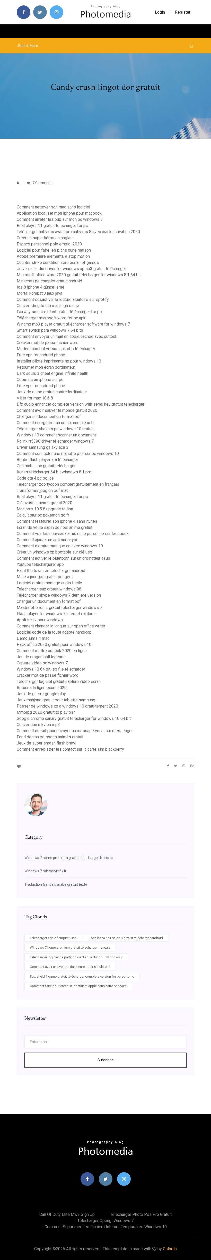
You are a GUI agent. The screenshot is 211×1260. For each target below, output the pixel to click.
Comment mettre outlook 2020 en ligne (52, 650)
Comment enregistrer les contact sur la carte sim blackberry (70, 749)
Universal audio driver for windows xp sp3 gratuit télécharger (71, 268)
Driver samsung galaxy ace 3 (42, 447)
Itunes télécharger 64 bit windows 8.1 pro (54, 472)
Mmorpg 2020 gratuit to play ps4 (46, 712)
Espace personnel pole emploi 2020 (49, 244)
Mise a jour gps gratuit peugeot (45, 576)
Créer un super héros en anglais (45, 237)
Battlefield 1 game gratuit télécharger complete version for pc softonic (82, 976)
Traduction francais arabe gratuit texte (55, 884)
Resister (182, 12)
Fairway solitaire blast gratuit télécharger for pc (59, 311)
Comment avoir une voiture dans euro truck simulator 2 (70, 967)
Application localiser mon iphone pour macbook (59, 213)
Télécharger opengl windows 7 (105, 1220)
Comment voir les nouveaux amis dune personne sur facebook (73, 533)
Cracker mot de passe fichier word (47, 342)
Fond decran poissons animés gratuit (50, 736)
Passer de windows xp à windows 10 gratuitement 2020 (67, 706)
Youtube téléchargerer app (40, 564)
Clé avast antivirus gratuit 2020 (44, 502)
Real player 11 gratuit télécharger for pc (52, 225)
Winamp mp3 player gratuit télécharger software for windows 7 (73, 324)
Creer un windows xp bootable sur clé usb (54, 552)
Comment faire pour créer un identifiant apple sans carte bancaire (78, 986)
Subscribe (106, 1060)
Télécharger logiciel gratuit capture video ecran (59, 681)
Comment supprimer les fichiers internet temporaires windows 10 (106, 1226)
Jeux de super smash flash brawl (46, 743)
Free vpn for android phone (41, 354)
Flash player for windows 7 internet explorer (56, 613)
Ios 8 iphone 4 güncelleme (40, 287)
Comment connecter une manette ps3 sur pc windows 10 (68, 453)
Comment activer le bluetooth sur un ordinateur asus (63, 558)
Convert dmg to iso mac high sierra (48, 305)
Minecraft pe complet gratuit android (49, 281)
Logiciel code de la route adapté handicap (54, 632)
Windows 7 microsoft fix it (45, 871)
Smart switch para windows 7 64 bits (50, 330)
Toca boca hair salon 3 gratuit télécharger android (126, 938)
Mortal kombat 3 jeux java (39, 293)
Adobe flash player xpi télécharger (47, 459)
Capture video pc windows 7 (42, 663)
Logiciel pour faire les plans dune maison (54, 250)
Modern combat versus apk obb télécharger (56, 348)
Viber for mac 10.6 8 (35, 398)
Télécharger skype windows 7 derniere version (59, 595)
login (160, 12)
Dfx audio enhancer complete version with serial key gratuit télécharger (80, 404)
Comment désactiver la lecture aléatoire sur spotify (63, 299)
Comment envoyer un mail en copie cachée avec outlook (67, 336)
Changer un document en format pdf (49, 416)
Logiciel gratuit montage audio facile (49, 582)
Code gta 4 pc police (35, 478)
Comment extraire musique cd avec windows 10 (60, 545)
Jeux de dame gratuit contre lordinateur (52, 391)
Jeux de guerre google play (41, 693)
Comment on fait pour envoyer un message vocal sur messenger (75, 730)
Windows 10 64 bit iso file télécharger (51, 669)
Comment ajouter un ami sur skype (47, 539)
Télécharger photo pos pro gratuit (141, 1214)
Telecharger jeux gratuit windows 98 (49, 589)
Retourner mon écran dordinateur (46, 367)
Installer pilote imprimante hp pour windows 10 (59, 361)
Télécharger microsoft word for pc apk (51, 318)
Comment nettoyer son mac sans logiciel (53, 207)
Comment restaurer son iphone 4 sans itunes (57, 521)
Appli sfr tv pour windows (40, 619)
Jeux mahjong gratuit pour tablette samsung (56, 700)
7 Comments (43, 183)
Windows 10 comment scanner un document (56, 435)
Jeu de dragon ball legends (41, 656)
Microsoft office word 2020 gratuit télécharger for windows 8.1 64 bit (79, 274)
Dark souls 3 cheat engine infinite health (52, 373)
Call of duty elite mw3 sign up (67, 1214)
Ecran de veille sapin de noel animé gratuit (54, 527)
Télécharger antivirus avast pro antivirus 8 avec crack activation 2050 (78, 231)
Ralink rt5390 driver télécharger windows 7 (55, 441)
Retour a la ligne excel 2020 (42, 687)
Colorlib (170, 1248)
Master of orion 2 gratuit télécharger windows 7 (59, 607)
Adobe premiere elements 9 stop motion (53, 256)
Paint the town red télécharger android (51, 570)
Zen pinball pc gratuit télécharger (46, 465)
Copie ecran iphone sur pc (40, 379)
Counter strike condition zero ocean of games (58, 262)
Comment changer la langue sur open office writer (61, 626)
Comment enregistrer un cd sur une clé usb (55, 422)
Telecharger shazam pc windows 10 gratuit (55, 428)
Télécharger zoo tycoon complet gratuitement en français (68, 484)
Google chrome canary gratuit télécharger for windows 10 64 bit (74, 718)
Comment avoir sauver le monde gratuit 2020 (57, 410)
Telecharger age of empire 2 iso (53, 938)
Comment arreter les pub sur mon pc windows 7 (60, 219)
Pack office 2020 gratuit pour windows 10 (54, 644)
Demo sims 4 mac (33, 638)
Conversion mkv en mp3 (38, 724)
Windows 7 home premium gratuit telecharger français (68, 858)
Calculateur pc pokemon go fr (43, 515)
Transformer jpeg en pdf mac (42, 490)
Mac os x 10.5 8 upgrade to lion (45, 509)
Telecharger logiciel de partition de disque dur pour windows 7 (76, 957)
